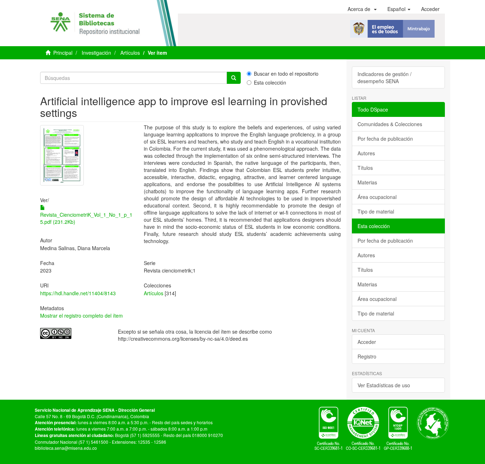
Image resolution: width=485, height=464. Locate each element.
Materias (367, 182)
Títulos (365, 167)
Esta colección (270, 82)
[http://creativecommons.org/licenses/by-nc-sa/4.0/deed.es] (73, 333)
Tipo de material (376, 211)
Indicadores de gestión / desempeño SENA (385, 77)
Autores (366, 153)
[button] (362, 9)
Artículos (130, 52)
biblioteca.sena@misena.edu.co (66, 448)
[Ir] (234, 78)
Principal (62, 52)
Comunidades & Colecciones (390, 124)
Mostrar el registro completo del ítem (81, 315)
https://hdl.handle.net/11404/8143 (78, 293)
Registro (367, 356)
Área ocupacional (377, 196)
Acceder (367, 341)
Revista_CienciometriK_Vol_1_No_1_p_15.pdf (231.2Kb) (86, 218)
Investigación (96, 52)
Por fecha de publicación (385, 138)
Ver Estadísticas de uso (384, 385)
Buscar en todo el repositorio (286, 73)
